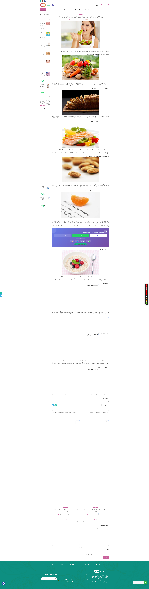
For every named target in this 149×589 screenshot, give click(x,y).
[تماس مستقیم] (146, 303)
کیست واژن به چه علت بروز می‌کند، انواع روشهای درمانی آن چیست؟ (95, 511)
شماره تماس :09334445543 (69, 579)
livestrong (106, 401)
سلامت (99, 405)
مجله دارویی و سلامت (85, 564)
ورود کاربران (72, 564)
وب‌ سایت (108, 549)
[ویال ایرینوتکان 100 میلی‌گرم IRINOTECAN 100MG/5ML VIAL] (48, 89)
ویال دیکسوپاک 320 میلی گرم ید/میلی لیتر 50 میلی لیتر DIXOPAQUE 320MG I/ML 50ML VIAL (42, 100)
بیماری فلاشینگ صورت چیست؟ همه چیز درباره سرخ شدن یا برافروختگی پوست (42, 25)
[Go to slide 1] (83, 521)
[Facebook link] (45, 1)
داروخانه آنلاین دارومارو (82, 19)
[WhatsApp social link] (40, 1)
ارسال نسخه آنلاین (61, 235)
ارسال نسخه (43, 9)
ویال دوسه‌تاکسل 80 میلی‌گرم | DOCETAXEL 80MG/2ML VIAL (42, 75)
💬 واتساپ (43, 80)
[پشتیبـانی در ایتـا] (146, 299)
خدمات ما (62, 564)
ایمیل (79, 544)
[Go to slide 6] (77, 521)
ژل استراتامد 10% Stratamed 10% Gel (43, 188)
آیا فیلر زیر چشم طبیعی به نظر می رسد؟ (43, 61)
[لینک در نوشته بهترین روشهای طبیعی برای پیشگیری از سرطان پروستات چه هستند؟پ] (66, 464)
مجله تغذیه (86, 405)
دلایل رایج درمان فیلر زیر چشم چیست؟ (43, 53)
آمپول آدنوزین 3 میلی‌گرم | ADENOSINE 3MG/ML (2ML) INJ (42, 200)
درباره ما (52, 564)
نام (108, 544)
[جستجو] (41, 14)
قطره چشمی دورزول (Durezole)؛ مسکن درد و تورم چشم (42, 44)
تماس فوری (97, 235)
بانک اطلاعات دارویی (80, 14)
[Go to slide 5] (78, 521)
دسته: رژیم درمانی (105, 405)
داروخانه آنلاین (97, 564)
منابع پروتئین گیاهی (97, 362)
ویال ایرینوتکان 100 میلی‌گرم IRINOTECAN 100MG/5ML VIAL (42, 87)
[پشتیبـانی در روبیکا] (146, 301)
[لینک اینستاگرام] (42, 1)
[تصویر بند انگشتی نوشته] (48, 26)
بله (77, 241)
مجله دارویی (88, 574)
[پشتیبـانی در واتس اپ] (146, 296)
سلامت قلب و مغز (93, 405)
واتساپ (80, 235)
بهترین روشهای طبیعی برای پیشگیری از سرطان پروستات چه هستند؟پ (66, 511)
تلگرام (81, 241)
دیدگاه (108, 530)
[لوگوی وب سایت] (47, 5)
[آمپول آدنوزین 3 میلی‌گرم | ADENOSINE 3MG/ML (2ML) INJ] (48, 241)
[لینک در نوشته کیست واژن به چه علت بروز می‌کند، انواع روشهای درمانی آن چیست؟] (95, 464)
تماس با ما (42, 564)
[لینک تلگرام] (53, 405)
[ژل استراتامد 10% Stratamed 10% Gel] (48, 190)
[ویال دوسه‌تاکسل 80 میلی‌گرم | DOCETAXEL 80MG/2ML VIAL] (48, 77)
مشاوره (89, 577)
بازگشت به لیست (80, 411)
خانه (107, 564)
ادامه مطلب (95, 519)
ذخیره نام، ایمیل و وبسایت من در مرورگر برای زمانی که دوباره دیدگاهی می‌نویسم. (96, 554)
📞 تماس (43, 81)
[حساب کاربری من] (97, 5)
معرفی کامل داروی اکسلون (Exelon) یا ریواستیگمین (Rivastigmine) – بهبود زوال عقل (42, 35)
